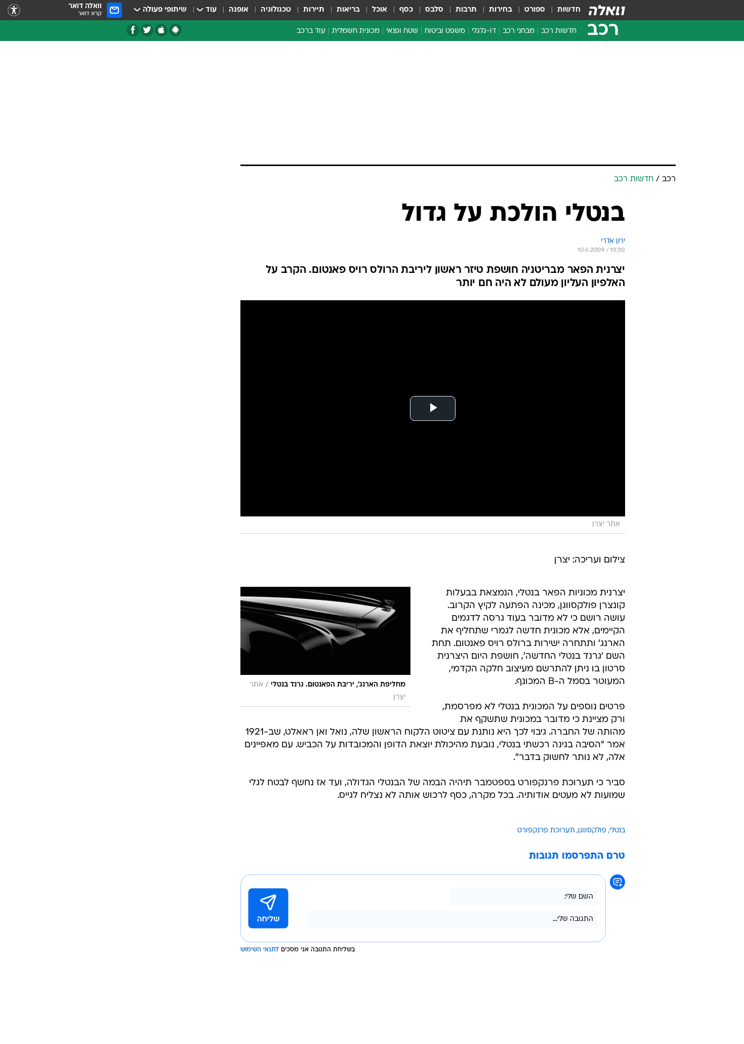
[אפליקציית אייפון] (161, 30)
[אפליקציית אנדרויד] (175, 30)
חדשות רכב (558, 31)
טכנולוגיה (276, 10)
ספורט (534, 10)
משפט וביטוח (445, 31)
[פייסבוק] (133, 30)
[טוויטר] (147, 30)
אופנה (239, 10)
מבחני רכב (518, 31)
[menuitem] (563, 10)
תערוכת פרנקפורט (546, 830)
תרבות (466, 10)
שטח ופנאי (402, 31)
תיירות (313, 10)
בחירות (500, 10)
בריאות (348, 10)
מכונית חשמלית (356, 31)
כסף (406, 10)
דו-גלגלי (484, 31)
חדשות (569, 10)
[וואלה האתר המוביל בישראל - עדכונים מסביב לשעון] (607, 10)
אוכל (379, 10)
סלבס (434, 10)
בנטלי (617, 830)
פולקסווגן (592, 830)
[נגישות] (14, 10)
